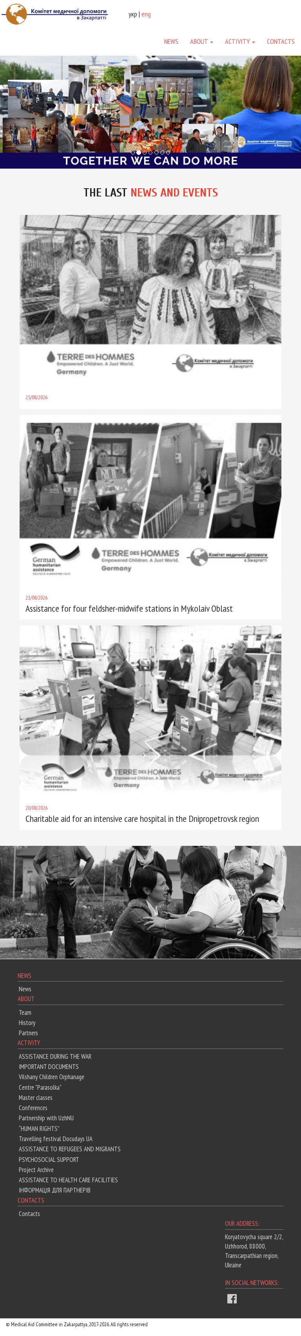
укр (133, 13)
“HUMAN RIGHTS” (39, 1128)
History (27, 1022)
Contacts (281, 41)
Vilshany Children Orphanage (51, 1076)
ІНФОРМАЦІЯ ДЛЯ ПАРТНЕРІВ (55, 1190)
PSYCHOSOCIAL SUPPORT (49, 1159)
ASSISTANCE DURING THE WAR (55, 1056)
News (171, 41)
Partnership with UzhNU (46, 1118)
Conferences (33, 1107)
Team (25, 1012)
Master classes (36, 1097)
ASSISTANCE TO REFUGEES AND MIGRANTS (70, 1149)
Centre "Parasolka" (40, 1087)
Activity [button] (238, 41)
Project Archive (36, 1169)
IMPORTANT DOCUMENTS (49, 1066)
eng (146, 13)
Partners (28, 1033)
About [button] (199, 41)
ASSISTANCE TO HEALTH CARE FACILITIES (68, 1180)
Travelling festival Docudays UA (55, 1138)
